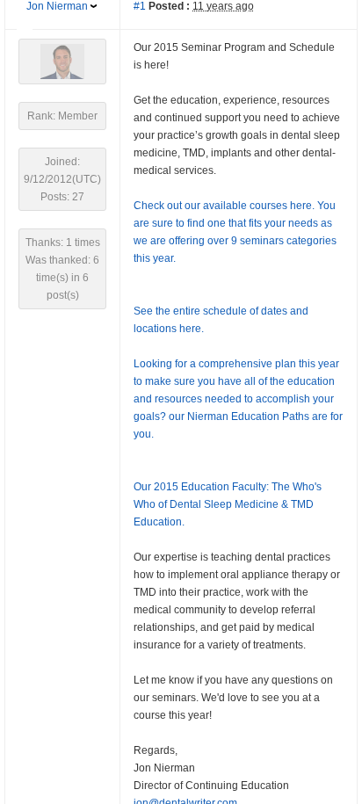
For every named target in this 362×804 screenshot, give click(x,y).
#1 (140, 6)
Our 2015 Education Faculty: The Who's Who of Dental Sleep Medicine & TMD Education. (228, 504)
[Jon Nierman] (62, 60)
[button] (25, 36)
